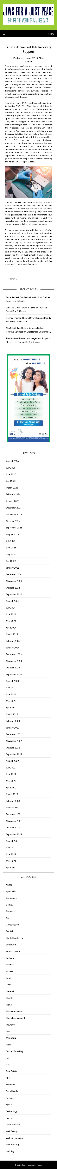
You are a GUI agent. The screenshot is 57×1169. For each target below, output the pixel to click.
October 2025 (13, 521)
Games (9, 984)
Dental (9, 931)
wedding (10, 1151)
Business (10, 911)
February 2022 (13, 801)
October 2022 (13, 747)
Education (11, 944)
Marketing (11, 1038)
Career (9, 918)
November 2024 (14, 581)
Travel (9, 1118)
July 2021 (10, 847)
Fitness (9, 971)
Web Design (12, 1131)
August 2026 (12, 461)
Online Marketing (14, 1051)
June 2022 (11, 774)
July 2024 (10, 607)
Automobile (11, 898)
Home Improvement (15, 1018)
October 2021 (13, 827)
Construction (12, 924)
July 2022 (10, 767)
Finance (10, 964)
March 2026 (12, 487)
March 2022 (12, 794)
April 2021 (11, 867)
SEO (8, 1078)
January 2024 (12, 647)
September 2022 (14, 754)
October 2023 (13, 667)
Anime (9, 884)
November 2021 (14, 821)
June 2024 (11, 614)
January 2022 (12, 807)
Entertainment (13, 951)
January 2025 (12, 567)
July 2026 (10, 467)
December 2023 (14, 654)
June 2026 (11, 474)
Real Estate (11, 1071)
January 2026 (12, 501)
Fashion (10, 958)
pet (7, 1058)
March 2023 (12, 714)
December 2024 (14, 574)
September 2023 (14, 674)
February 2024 (13, 641)
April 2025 (11, 561)
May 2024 (11, 621)
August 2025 (12, 534)
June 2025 (11, 547)
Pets (8, 1064)
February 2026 (13, 494)
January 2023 (12, 727)
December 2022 (14, 734)
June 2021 (11, 854)
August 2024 (12, 601)
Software (10, 1098)
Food (8, 978)
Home (9, 1004)
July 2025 (10, 541)
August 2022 (12, 761)
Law (8, 1031)
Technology (11, 1111)
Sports (9, 1104)
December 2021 (14, 814)
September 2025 (14, 527)
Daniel (28, 61)
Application (11, 891)
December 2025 (14, 507)
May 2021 (11, 861)
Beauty (9, 904)
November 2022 (14, 741)
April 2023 (11, 707)
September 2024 (14, 594)
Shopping (10, 1084)
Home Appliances (14, 1011)
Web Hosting (12, 1144)
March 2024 (12, 634)
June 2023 (11, 694)
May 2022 (11, 781)
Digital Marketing (15, 938)
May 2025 (11, 554)
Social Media (12, 1091)
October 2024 (13, 587)
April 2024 (11, 627)
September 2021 (14, 834)
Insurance (10, 1024)
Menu (51, 33)
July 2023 (10, 687)
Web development (15, 1138)
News (8, 1044)
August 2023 (12, 681)
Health (9, 998)
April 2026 (11, 481)
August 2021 (12, 841)
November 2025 (14, 514)
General (10, 991)
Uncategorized (13, 1124)
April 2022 (11, 787)
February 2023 (13, 721)
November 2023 (14, 661)
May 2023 (11, 701)
